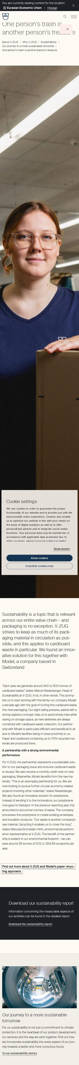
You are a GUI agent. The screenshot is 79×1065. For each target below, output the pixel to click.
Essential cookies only (39, 566)
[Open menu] (74, 16)
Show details (62, 548)
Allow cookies (39, 558)
